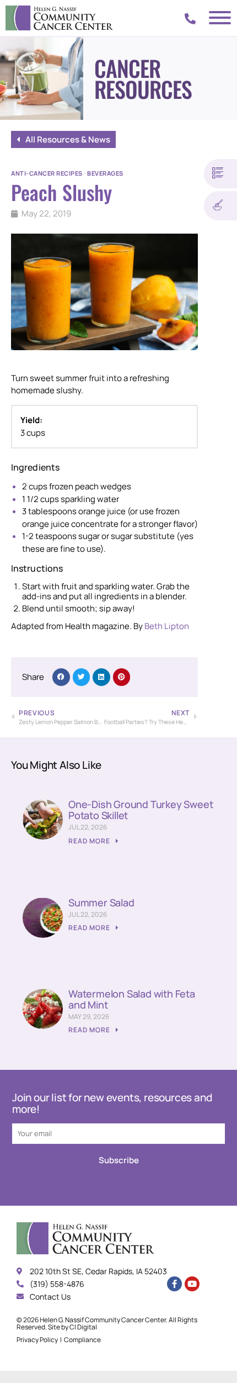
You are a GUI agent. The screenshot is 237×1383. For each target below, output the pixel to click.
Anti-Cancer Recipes (47, 173)
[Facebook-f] (174, 1283)
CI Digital (83, 1327)
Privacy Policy (37, 1339)
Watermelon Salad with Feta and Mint (131, 999)
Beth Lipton (166, 626)
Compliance (82, 1339)
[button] (61, 677)
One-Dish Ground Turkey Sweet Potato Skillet (140, 810)
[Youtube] (192, 1283)
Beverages (105, 173)
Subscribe (119, 1160)
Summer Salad (101, 902)
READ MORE (90, 841)
